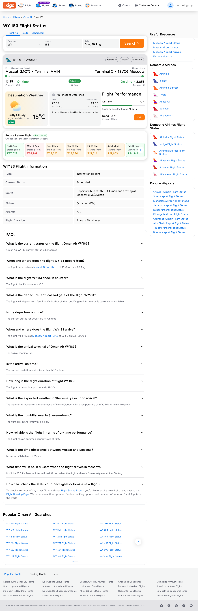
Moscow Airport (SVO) (45, 335)
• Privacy (77, 605)
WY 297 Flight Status (17, 523)
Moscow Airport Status (166, 42)
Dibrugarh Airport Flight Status (170, 214)
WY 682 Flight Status (110, 543)
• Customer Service (108, 605)
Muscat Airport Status (166, 47)
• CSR (142, 605)
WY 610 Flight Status (64, 523)
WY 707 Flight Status (64, 543)
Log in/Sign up (184, 5)
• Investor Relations (132, 605)
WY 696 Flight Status (110, 549)
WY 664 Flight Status (111, 556)
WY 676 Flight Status (17, 530)
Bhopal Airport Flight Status (169, 232)
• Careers (96, 605)
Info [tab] (56, 574)
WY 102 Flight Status (17, 556)
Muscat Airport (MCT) (45, 267)
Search (130, 43)
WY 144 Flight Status (64, 556)
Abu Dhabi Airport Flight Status (171, 223)
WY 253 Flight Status (64, 530)
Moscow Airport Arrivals (167, 51)
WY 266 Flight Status (17, 543)
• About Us (120, 605)
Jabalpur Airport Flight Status (170, 205)
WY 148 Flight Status (110, 536)
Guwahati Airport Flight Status (170, 218)
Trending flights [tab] (37, 574)
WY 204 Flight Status (110, 523)
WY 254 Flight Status (110, 530)
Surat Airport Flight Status (168, 196)
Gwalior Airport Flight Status (169, 191)
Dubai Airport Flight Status (168, 209)
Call (139, 117)
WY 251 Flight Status (63, 536)
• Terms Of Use (87, 605)
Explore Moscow (162, 56)
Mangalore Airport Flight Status (171, 200)
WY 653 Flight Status (17, 549)
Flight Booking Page (17, 494)
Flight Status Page (71, 490)
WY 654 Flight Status (64, 549)
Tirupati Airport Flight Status (169, 227)
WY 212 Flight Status (16, 536)
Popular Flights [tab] (12, 574)
